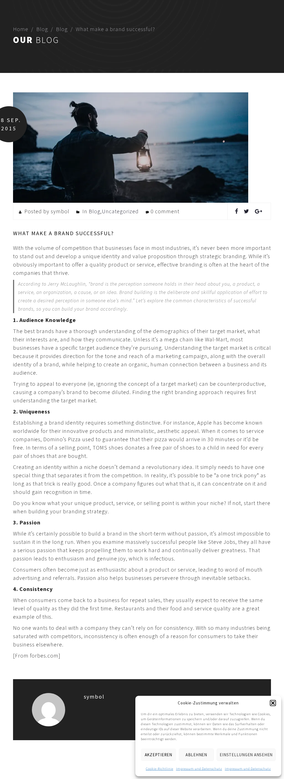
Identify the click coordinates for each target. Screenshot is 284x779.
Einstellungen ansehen (246, 754)
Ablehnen (196, 754)
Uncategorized (120, 211)
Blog (42, 29)
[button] (273, 703)
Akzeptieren (158, 754)
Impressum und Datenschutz (199, 769)
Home (20, 29)
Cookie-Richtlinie (159, 769)
